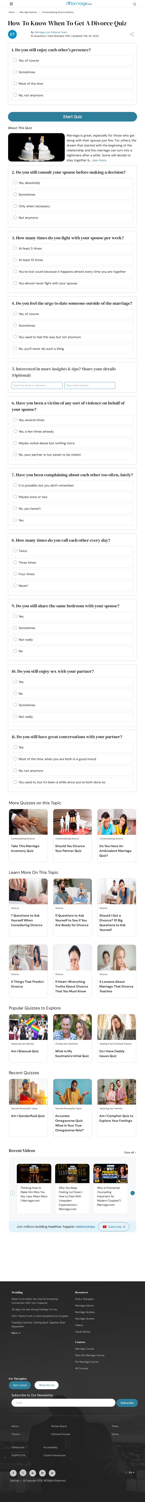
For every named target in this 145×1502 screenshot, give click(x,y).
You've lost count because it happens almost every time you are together (72, 272)
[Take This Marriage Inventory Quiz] (28, 822)
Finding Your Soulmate (67, 1043)
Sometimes (27, 72)
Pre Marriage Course (86, 1361)
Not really (26, 640)
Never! (23, 586)
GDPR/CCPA (18, 1455)
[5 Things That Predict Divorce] (28, 958)
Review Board (59, 1426)
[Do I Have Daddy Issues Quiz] (116, 1027)
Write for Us (46, 1385)
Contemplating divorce (23, 838)
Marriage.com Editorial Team (51, 32)
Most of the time (31, 84)
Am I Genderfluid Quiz (28, 1116)
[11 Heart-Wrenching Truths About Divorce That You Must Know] (72, 958)
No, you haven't (30, 509)
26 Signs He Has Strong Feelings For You (34, 1309)
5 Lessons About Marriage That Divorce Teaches (116, 986)
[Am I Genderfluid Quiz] (28, 1092)
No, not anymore (31, 95)
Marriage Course (84, 1348)
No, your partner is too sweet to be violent (50, 455)
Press (115, 1426)
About (14, 1426)
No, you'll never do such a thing (41, 349)
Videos (79, 1325)
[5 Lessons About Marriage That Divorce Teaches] (116, 958)
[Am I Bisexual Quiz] (28, 1027)
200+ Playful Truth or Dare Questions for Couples (39, 1316)
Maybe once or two (33, 497)
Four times (26, 574)
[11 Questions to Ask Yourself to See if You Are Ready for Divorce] (72, 891)
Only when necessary (34, 206)
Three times (27, 562)
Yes (21, 520)
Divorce (15, 908)
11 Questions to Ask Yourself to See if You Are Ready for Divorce (72, 920)
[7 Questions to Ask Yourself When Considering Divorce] (28, 891)
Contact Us (17, 1447)
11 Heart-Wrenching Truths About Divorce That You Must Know (71, 986)
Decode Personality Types (24, 1108)
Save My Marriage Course (90, 1355)
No (21, 651)
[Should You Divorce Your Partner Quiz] (72, 822)
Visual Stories (82, 1331)
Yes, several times (31, 420)
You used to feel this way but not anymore (50, 337)
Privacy (15, 1434)
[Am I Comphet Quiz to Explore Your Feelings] (116, 1092)
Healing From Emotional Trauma (116, 1043)
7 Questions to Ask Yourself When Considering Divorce (26, 920)
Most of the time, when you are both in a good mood (57, 759)
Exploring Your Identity (22, 1043)
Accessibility (50, 1447)
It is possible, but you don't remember (46, 485)
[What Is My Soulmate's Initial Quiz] (72, 1027)
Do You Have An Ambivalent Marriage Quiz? (115, 851)
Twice (23, 551)
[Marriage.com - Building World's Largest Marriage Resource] (79, 6)
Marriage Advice (84, 1305)
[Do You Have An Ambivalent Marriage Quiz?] (116, 822)
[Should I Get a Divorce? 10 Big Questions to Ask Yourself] (116, 891)
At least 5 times (30, 248)
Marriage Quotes (84, 1318)
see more (99, 160)
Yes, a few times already (36, 431)
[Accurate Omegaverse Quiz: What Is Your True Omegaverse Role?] (72, 1092)
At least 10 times (31, 260)
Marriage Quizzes (85, 1312)
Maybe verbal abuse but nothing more (47, 443)
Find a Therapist (84, 1299)
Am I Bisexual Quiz (25, 1051)
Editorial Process (60, 1434)
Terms (115, 1434)
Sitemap (14, 1480)
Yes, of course (29, 60)
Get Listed (20, 1385)
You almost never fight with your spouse (48, 283)
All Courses (81, 1368)
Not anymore (28, 218)
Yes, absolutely (29, 183)
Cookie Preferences (54, 1455)
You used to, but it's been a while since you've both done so (62, 782)
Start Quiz (72, 116)
